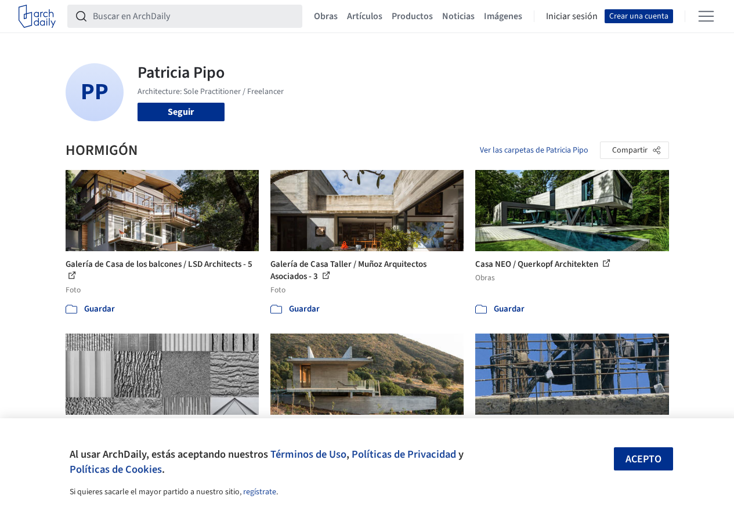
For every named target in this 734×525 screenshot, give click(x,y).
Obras (326, 16)
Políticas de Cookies (116, 469)
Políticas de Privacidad (404, 454)
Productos (412, 16)
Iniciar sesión (572, 16)
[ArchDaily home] (37, 16)
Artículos (364, 16)
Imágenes (503, 16)
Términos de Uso (308, 454)
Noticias (458, 16)
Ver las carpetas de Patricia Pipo (534, 150)
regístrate (259, 492)
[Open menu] (706, 16)
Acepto (643, 459)
